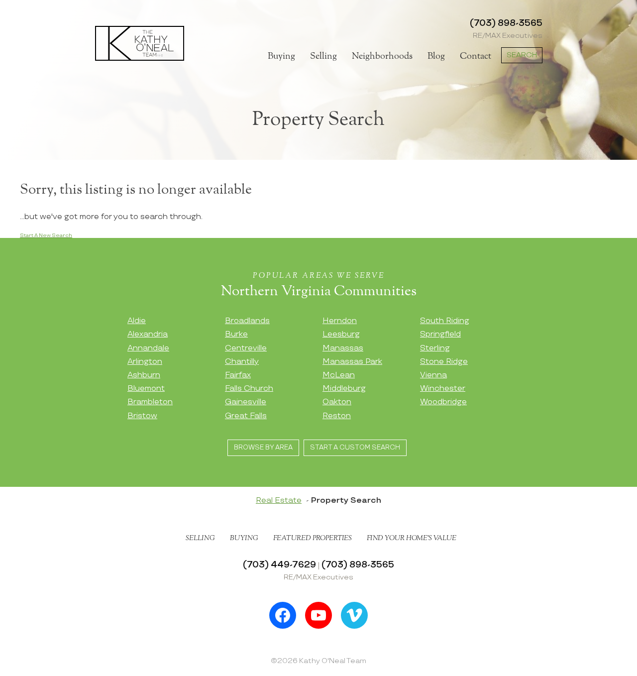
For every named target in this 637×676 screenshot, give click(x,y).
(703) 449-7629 (279, 565)
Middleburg (344, 388)
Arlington (144, 361)
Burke (236, 334)
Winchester (442, 388)
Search (522, 55)
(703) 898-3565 (506, 23)
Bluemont (146, 388)
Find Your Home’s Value (411, 538)
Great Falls (246, 416)
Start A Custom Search (355, 447)
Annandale (148, 348)
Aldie (136, 321)
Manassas (342, 348)
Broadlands (247, 321)
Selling (323, 56)
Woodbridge (443, 402)
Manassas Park (352, 361)
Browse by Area (263, 447)
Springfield (440, 334)
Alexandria (147, 334)
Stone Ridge (444, 361)
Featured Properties (312, 538)
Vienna (433, 375)
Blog (436, 56)
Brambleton (150, 402)
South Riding (444, 321)
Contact (475, 56)
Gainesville (245, 402)
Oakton (336, 402)
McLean (338, 375)
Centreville (246, 348)
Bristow (142, 416)
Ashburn (143, 375)
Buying (281, 56)
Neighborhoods (382, 56)
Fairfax (238, 375)
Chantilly (242, 361)
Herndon (339, 321)
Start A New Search (46, 235)
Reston (336, 416)
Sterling (435, 348)
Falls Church (249, 388)
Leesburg (341, 334)
